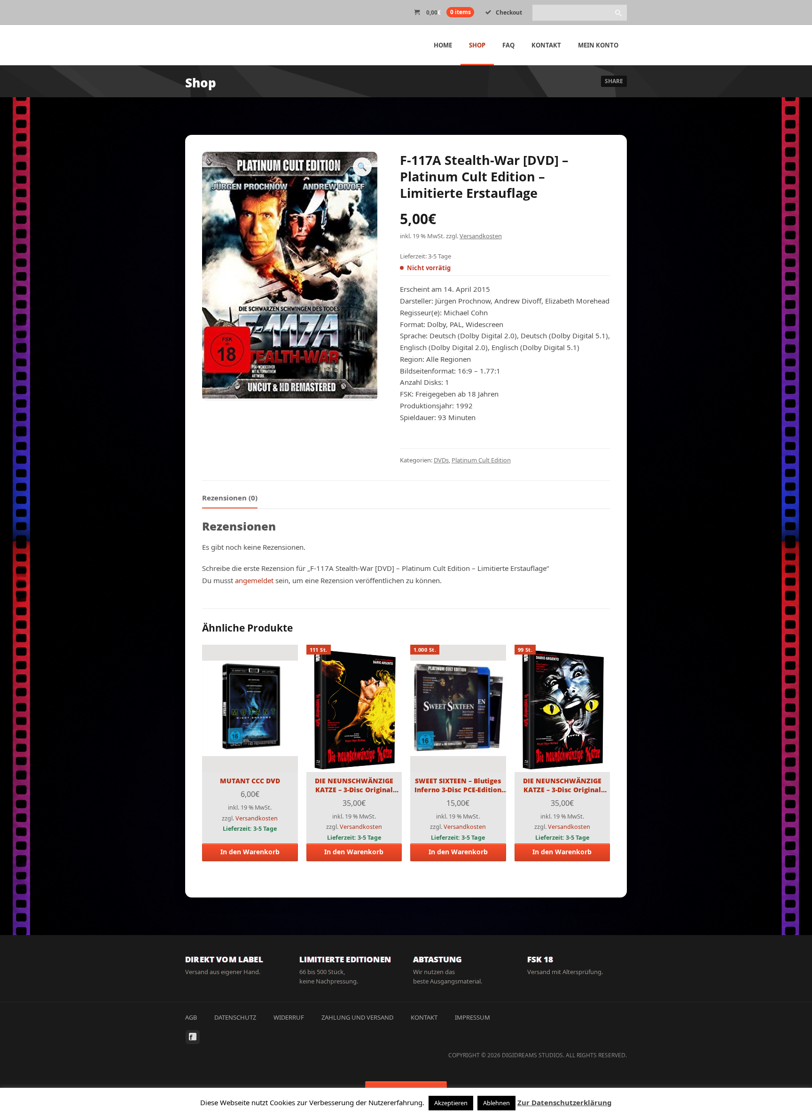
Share (614, 81)
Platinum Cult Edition (481, 460)
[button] (362, 166)
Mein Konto (598, 45)
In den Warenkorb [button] (250, 851)
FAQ (508, 45)
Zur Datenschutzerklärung (564, 1102)
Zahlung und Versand (357, 1017)
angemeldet (254, 580)
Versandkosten (481, 236)
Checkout (509, 12)
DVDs (441, 460)
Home (443, 45)
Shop (477, 45)
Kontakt (546, 45)
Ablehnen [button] (496, 1103)
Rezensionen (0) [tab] (230, 497)
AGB (191, 1017)
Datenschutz (235, 1017)
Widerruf (288, 1017)
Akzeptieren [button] (451, 1103)
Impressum (472, 1017)
